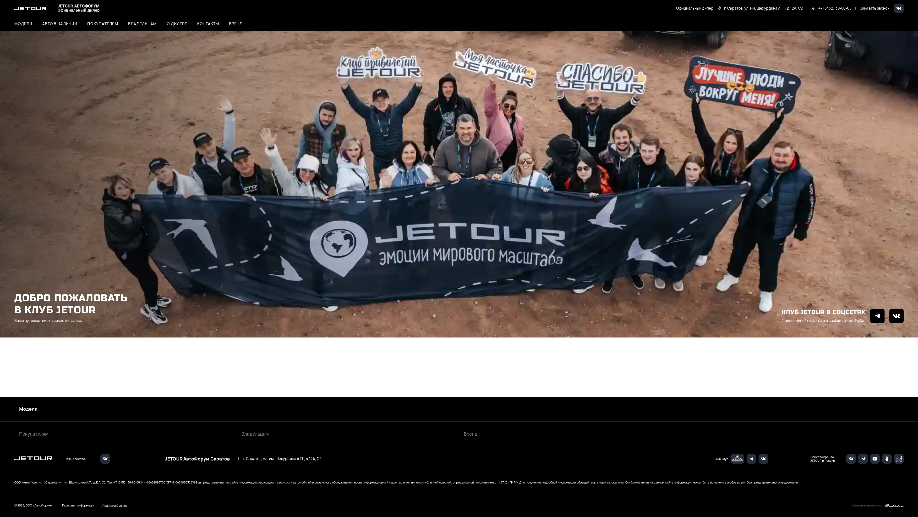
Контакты (208, 24)
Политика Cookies (114, 505)
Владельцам (255, 434)
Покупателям (33, 434)
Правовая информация (78, 505)
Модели (28, 409)
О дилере (177, 24)
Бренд (470, 434)
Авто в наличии (59, 24)
